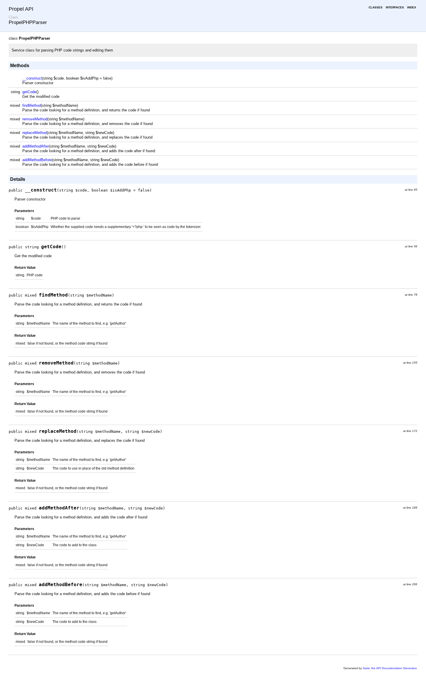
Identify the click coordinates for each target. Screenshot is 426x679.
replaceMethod (34, 132)
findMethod (31, 105)
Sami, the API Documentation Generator (389, 668)
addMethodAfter (35, 146)
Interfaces (395, 7)
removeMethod (34, 119)
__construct (32, 78)
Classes (376, 7)
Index (411, 7)
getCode (29, 92)
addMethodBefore (37, 160)
